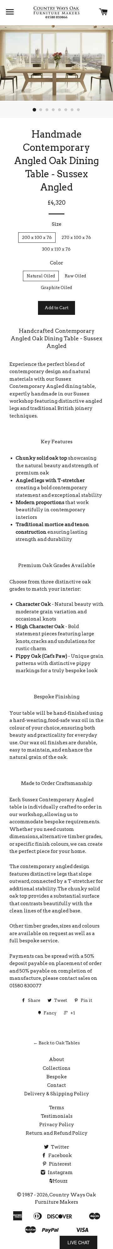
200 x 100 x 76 (37, 237)
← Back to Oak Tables (56, 1042)
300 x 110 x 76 (56, 249)
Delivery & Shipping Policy (56, 1094)
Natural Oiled (41, 276)
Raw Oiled (75, 276)
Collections (56, 1068)
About (56, 1059)
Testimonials (57, 1116)
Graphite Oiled (56, 287)
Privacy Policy (56, 1124)
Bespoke (56, 1077)
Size (57, 224)
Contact (56, 1085)
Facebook (59, 1155)
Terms (56, 1107)
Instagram (60, 1172)
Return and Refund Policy (57, 1133)
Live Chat (78, 1242)
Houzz (59, 1181)
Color (56, 263)
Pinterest (59, 1164)
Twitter (59, 1147)
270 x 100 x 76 (76, 237)
